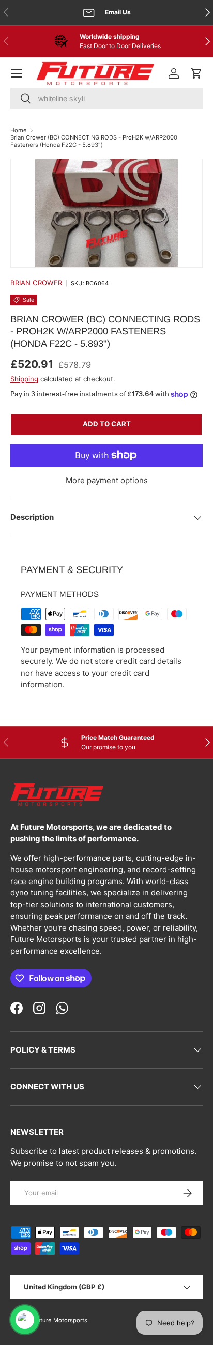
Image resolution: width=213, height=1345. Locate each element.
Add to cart (107, 424)
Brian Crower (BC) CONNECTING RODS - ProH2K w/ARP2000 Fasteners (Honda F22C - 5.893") (93, 141)
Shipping (24, 379)
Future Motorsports (60, 1320)
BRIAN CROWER (36, 283)
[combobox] (106, 98)
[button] (196, 73)
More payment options (107, 480)
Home (18, 130)
